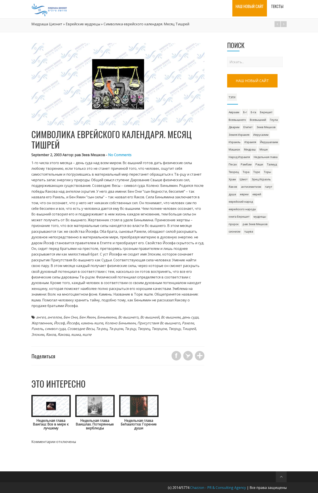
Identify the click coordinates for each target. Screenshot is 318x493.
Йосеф (59, 323)
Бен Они (70, 317)
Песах (233, 164)
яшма (76, 334)
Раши (259, 164)
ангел (41, 317)
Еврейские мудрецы (83, 24)
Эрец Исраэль (261, 179)
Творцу (175, 328)
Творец (144, 328)
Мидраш (250, 149)
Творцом (159, 328)
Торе (256, 172)
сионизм (234, 231)
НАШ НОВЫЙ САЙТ (252, 80)
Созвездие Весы (80, 328)
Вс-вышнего (128, 317)
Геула (274, 120)
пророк (234, 224)
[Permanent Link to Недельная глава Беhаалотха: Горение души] (139, 415)
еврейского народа (242, 209)
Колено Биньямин (120, 323)
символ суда (55, 328)
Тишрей (189, 328)
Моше (264, 149)
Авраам (234, 112)
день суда (190, 317)
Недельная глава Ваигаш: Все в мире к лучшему (51, 424)
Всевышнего (237, 120)
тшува (248, 231)
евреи (244, 194)
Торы (267, 172)
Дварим (234, 127)
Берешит (266, 112)
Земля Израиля (239, 135)
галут (268, 187)
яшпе (87, 334)
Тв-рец (101, 328)
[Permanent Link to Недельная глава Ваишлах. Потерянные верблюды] (95, 415)
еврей (256, 194)
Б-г (245, 112)
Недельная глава (266, 157)
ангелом (54, 317)
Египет (248, 127)
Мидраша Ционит (46, 24)
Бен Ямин (87, 317)
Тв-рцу (130, 328)
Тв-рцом (116, 328)
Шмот (244, 179)
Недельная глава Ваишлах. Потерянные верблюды (95, 424)
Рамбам (246, 164)
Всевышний (258, 120)
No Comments (120, 154)
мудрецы (260, 216)
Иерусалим (260, 135)
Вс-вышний (149, 317)
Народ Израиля (239, 157)
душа (232, 194)
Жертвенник (41, 323)
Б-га (253, 112)
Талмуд (272, 164)
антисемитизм (251, 187)
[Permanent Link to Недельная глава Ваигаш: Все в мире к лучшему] (51, 415)
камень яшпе (92, 323)
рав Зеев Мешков (255, 224)
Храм (232, 179)
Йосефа (72, 323)
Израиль (235, 142)
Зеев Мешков (266, 127)
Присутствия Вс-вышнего (158, 323)
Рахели (188, 323)
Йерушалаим (269, 142)
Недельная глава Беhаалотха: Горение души (139, 424)
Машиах (234, 149)
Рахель (37, 328)
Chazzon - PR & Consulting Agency (218, 487)
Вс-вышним (170, 317)
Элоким (37, 334)
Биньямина (106, 317)
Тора (246, 172)
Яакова (63, 334)
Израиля (250, 142)
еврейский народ (241, 202)
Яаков (51, 334)
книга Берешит (239, 216)
